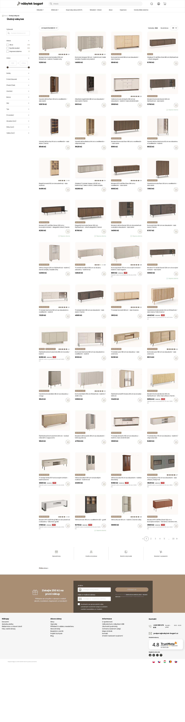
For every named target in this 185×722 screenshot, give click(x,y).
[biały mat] (115, 530)
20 (173, 538)
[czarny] (79, 67)
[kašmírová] (150, 67)
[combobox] (95, 4)
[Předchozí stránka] (143, 539)
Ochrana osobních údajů (111, 629)
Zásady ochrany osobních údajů (134, 594)
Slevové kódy (55, 629)
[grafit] (152, 488)
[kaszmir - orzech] (77, 67)
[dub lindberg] (150, 152)
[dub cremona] (77, 446)
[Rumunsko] (170, 661)
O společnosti (107, 622)
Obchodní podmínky (110, 626)
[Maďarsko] (164, 661)
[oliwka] (41, 67)
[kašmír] (111, 67)
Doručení (5, 622)
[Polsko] (153, 661)
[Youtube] (157, 655)
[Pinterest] (161, 655)
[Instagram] (153, 655)
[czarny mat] (115, 278)
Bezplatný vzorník (56, 631)
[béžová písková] (75, 446)
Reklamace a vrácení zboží (12, 626)
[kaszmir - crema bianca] (77, 404)
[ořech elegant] (147, 67)
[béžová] (115, 404)
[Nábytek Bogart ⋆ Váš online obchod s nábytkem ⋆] (30, 3)
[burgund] (79, 488)
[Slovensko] (176, 661)
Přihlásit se (131, 589)
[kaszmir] (39, 67)
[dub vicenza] (113, 67)
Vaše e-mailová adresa (86, 595)
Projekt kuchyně (56, 633)
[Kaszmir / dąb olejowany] (150, 446)
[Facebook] (150, 655)
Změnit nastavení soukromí (112, 636)
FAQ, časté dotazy (9, 629)
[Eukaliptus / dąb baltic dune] (147, 446)
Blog (52, 636)
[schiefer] (150, 488)
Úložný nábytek (14, 16)
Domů (5, 16)
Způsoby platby (7, 624)
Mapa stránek (107, 631)
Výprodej (53, 624)
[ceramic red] (113, 278)
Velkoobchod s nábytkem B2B (113, 624)
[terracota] (111, 404)
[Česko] (159, 661)
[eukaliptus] (113, 404)
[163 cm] (150, 236)
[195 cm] (147, 236)
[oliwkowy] (118, 278)
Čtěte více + (43, 568)
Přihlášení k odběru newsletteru (62, 626)
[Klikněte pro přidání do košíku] (68, 63)
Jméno (80, 585)
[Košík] (164, 3)
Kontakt (105, 633)
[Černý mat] (147, 488)
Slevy (52, 622)
